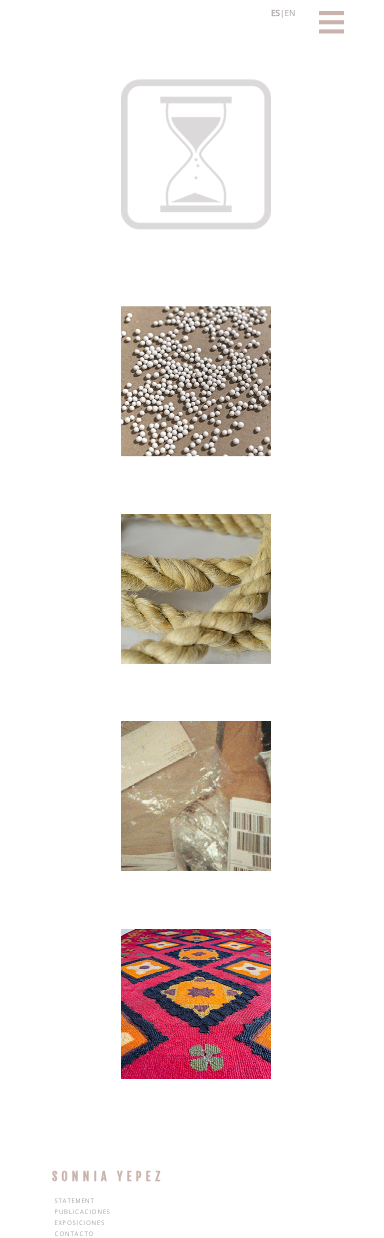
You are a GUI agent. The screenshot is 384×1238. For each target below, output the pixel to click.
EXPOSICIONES (79, 1223)
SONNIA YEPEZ (108, 1176)
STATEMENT (74, 1201)
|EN (283, 12)
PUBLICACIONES (82, 1212)
